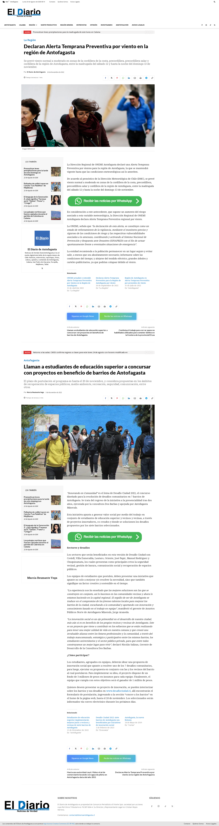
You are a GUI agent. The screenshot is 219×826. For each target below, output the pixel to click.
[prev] (146, 32)
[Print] (140, 78)
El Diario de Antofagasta (36, 72)
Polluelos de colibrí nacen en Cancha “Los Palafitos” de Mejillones (36, 185)
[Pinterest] (117, 78)
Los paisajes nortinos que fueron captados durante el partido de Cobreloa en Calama (35, 215)
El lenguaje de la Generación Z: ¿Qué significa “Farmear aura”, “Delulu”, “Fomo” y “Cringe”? (36, 200)
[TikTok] (210, 25)
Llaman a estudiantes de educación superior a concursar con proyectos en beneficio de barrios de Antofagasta (87, 332)
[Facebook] (202, 25)
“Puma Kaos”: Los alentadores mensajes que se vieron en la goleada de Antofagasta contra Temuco (75, 32)
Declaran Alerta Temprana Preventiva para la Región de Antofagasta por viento (108, 280)
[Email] (134, 78)
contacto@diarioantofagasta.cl (82, 815)
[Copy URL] (152, 78)
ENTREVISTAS (81, 25)
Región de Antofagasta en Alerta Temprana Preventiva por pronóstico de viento (137, 280)
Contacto (52, 2)
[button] (214, 2)
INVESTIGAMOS (106, 25)
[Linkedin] (128, 78)
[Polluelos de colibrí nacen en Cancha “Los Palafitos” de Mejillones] (56, 187)
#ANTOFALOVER (122, 25)
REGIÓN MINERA (66, 25)
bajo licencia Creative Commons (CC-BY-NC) (59, 824)
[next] (150, 32)
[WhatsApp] (122, 78)
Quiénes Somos (63, 2)
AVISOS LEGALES (138, 25)
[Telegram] (146, 78)
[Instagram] (206, 25)
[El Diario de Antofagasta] (42, 238)
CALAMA (22, 25)
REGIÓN (32, 25)
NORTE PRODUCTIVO (49, 25)
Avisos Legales (75, 2)
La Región (30, 40)
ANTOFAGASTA (10, 25)
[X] (214, 25)
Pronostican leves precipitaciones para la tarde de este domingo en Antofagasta (36, 171)
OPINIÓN (93, 25)
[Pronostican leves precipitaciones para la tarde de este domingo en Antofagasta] (56, 172)
